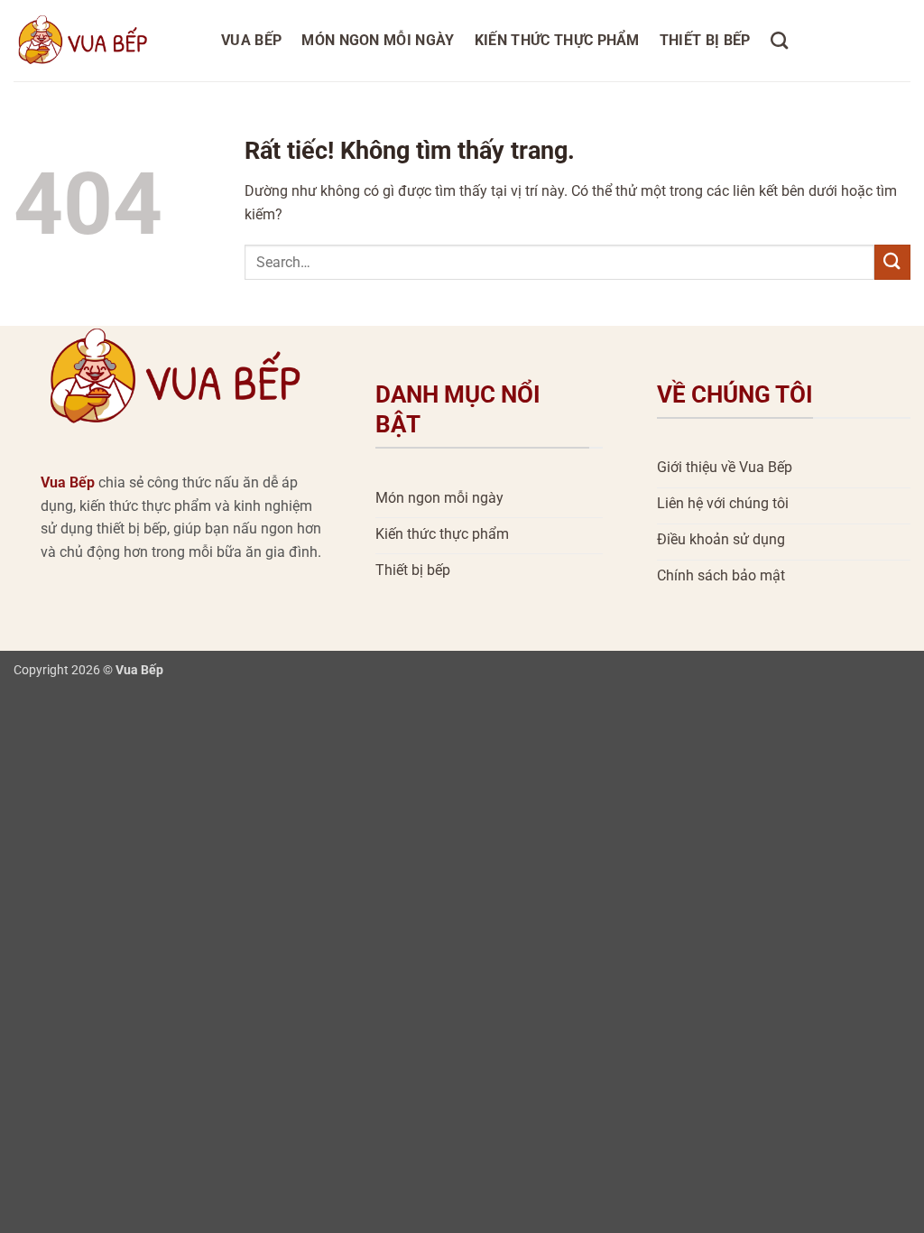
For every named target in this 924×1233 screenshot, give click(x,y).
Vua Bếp (251, 40)
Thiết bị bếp (705, 40)
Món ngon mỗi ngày (377, 40)
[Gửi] (892, 262)
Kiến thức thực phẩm (557, 40)
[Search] (779, 40)
